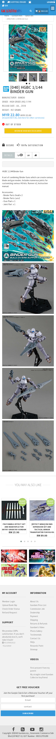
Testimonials (35, 634)
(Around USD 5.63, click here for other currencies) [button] (23, 118)
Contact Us (35, 638)
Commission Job (37, 608)
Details (8, 155)
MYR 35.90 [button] (25, 115)
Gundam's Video (37, 627)
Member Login (8, 601)
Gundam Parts (17, 16)
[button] (11, 114)
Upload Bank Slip (9, 605)
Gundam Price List (38, 605)
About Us (34, 601)
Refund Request (9, 612)
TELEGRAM (6, 646)
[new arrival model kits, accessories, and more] (14, 556)
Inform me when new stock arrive (28, 130)
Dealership (35, 612)
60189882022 (9, 642)
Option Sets (29, 16)
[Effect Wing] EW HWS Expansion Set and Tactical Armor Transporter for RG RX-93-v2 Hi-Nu (42, 529)
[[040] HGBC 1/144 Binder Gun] (28, 49)
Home (6, 16)
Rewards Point (36, 645)
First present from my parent (40, 669)
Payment (34, 616)
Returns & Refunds (38, 623)
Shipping (34, 620)
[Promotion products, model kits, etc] (14, 570)
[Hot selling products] (42, 556)
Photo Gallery (36, 631)
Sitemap (33, 649)
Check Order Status (11, 608)
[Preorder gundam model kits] (42, 570)
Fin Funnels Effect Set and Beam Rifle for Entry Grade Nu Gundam (14, 527)
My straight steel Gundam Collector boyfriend (41, 676)
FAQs (32, 642)
